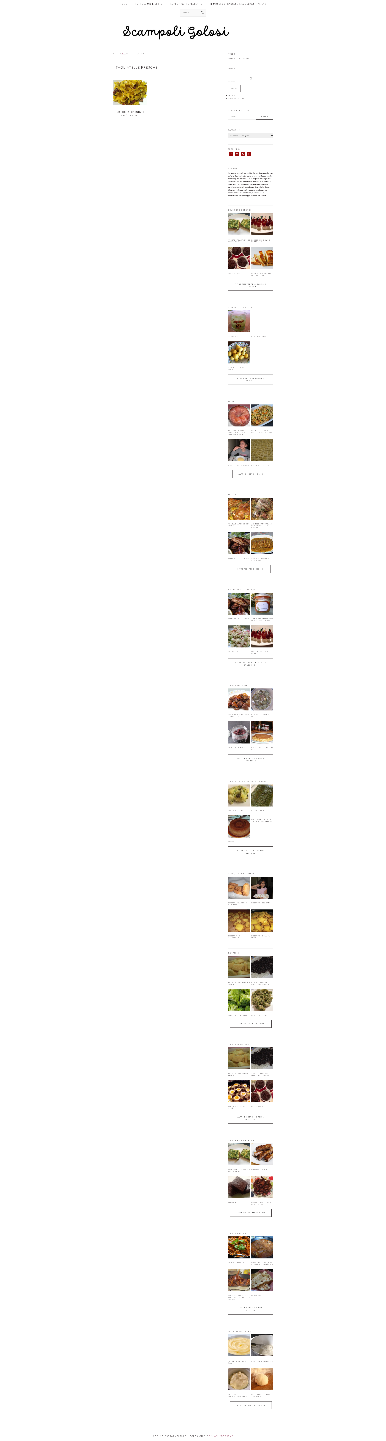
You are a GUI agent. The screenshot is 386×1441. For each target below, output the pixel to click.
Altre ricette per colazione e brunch (251, 285)
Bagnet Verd (257, 811)
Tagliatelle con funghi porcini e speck (129, 113)
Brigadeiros (234, 274)
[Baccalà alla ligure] (239, 795)
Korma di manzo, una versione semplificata (262, 1263)
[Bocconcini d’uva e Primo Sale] (262, 234)
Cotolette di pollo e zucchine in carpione (261, 820)
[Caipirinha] (239, 321)
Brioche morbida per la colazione (261, 274)
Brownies (232, 1202)
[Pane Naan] (262, 1280)
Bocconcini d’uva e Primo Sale (260, 241)
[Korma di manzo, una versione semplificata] (262, 1247)
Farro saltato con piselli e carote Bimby (261, 431)
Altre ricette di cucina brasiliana (250, 1118)
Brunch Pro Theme (221, 1436)
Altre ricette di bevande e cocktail (251, 379)
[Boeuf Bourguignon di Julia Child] (239, 699)
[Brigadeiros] (239, 268)
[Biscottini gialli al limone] (262, 920)
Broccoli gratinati (237, 1015)
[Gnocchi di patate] (262, 450)
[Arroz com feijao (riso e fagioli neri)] (262, 967)
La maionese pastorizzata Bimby (237, 1395)
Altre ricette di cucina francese (250, 759)
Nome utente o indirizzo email (239, 58)
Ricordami (232, 82)
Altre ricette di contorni (250, 1024)
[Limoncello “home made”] (239, 352)
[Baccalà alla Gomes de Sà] (239, 1091)
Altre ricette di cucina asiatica (250, 1309)
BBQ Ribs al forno (259, 1169)
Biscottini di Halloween (234, 937)
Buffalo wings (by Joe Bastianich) (262, 1203)
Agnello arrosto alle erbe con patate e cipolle (261, 526)
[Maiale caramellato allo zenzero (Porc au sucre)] (239, 1280)
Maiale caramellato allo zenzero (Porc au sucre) (239, 1297)
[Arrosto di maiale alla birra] (262, 543)
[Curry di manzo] (239, 1247)
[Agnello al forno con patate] (239, 509)
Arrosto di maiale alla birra (260, 559)
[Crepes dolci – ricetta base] (262, 732)
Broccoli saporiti (260, 1015)
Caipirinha (233, 337)
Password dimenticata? (236, 98)
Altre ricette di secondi (250, 569)
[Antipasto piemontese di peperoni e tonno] (262, 604)
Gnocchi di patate (260, 465)
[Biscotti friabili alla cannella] (239, 888)
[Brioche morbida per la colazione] (262, 268)
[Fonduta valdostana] (239, 450)
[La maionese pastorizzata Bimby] (239, 1389)
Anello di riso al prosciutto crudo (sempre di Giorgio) (237, 432)
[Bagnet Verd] (262, 795)
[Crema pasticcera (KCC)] (239, 1356)
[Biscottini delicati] (262, 888)
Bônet (231, 842)
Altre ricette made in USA (250, 1213)
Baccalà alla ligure (238, 811)
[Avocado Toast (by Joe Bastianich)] (239, 234)
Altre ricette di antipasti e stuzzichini (250, 663)
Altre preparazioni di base (251, 1405)
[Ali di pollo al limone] (239, 543)
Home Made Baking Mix (262, 1361)
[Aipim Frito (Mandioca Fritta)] (239, 967)
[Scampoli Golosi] (193, 39)
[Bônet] (239, 826)
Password (231, 68)
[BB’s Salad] (239, 636)
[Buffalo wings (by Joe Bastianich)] (262, 1187)
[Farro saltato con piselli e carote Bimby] (262, 415)
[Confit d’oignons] (239, 732)
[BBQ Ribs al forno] (262, 1154)
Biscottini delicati (260, 903)
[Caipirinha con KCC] (262, 321)
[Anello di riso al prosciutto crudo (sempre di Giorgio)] (239, 415)
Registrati (232, 95)
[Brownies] (239, 1187)
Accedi (234, 88)
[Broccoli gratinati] (239, 1000)
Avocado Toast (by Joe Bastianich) (239, 241)
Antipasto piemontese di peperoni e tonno (262, 620)
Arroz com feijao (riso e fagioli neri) (260, 983)
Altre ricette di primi (251, 474)
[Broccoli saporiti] (262, 1000)
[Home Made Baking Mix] (262, 1356)
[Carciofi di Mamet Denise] (262, 699)
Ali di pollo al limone (238, 558)
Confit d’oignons (236, 748)
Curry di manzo (236, 1263)
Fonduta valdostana (238, 465)
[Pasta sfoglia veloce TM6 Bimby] (262, 1389)
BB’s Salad (233, 652)
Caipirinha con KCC (260, 337)
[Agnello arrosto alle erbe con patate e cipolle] (262, 509)
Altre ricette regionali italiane (250, 851)
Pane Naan (256, 1295)
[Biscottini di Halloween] (239, 920)
